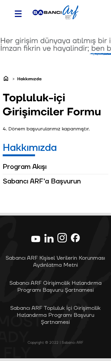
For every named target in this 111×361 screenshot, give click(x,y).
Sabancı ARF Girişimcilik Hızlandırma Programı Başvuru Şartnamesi (55, 287)
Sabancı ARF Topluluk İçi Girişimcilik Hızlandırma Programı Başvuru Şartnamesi (55, 315)
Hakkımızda (29, 79)
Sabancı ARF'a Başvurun (42, 181)
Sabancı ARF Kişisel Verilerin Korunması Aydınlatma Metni (55, 262)
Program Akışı (25, 166)
